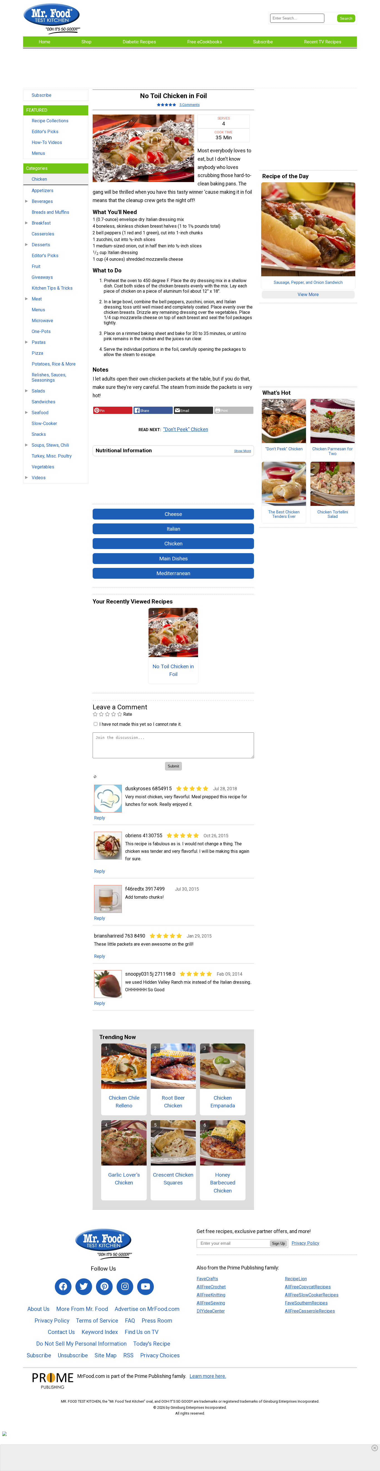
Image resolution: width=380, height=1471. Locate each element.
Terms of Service (97, 1320)
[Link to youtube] (145, 1286)
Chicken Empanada (222, 1102)
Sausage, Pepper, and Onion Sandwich (308, 282)
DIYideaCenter (211, 1311)
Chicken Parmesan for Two (332, 451)
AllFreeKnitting (211, 1295)
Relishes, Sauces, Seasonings (49, 377)
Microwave (42, 320)
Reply (99, 818)
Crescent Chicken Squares (173, 1179)
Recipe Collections (50, 120)
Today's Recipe (151, 1343)
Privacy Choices (160, 1355)
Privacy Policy (51, 1320)
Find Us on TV (142, 1332)
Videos (39, 477)
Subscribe (41, 95)
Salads (38, 391)
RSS (128, 1355)
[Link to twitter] (83, 1286)
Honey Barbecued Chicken (222, 1183)
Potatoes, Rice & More (54, 364)
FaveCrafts (207, 1278)
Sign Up (278, 1243)
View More (308, 294)
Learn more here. (208, 1376)
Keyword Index (100, 1332)
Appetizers (42, 190)
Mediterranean (173, 573)
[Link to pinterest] (104, 1286)
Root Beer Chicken (173, 1102)
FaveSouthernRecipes (306, 1303)
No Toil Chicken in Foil (173, 670)
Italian (173, 529)
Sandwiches (43, 401)
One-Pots (41, 331)
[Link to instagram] (125, 1286)
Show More (242, 451)
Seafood (40, 412)
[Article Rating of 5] (166, 105)
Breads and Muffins (50, 212)
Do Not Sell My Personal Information (81, 1343)
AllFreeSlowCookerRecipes (312, 1295)
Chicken (39, 179)
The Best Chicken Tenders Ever (284, 514)
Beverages (42, 201)
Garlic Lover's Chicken (124, 1179)
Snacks (39, 434)
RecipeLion (296, 1278)
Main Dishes (173, 558)
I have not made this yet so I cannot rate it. (140, 724)
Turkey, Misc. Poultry (52, 456)
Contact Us (61, 1332)
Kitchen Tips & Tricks (52, 288)
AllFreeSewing (211, 1303)
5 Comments (189, 105)
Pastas (39, 342)
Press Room (157, 1320)
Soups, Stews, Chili (50, 445)
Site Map (106, 1355)
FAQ (130, 1320)
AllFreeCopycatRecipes (308, 1286)
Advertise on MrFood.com (147, 1309)
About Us (38, 1309)
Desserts (41, 244)
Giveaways (42, 277)
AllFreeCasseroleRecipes (310, 1311)
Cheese (173, 514)
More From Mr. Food (82, 1309)
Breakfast (41, 223)
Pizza (37, 353)
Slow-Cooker (44, 423)
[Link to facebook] (63, 1286)
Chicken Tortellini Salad (332, 514)
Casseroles (43, 234)
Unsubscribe (73, 1355)
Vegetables (43, 466)
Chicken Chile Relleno (124, 1102)
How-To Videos (47, 142)
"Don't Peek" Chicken (185, 429)
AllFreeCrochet (211, 1286)
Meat (37, 299)
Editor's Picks (45, 131)
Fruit (36, 266)
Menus (38, 153)
